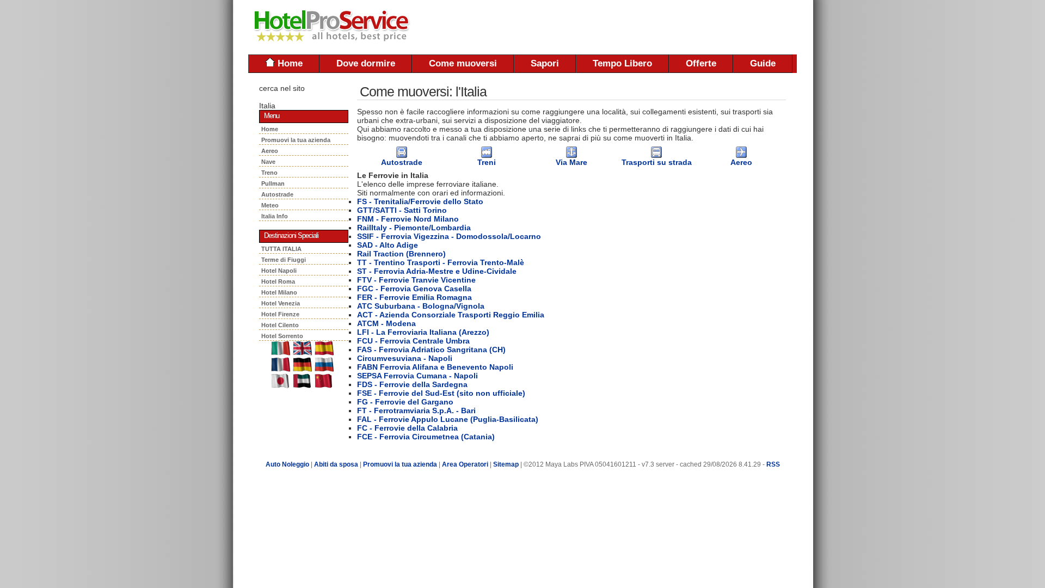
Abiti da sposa (336, 464)
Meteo (270, 205)
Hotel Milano (279, 292)
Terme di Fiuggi (283, 259)
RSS (773, 464)
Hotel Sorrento (282, 336)
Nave (270, 161)
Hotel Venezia (280, 303)
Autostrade (279, 194)
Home (289, 63)
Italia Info (274, 216)
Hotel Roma (278, 281)
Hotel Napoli (279, 270)
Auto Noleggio (287, 464)
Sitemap (506, 464)
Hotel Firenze (280, 314)
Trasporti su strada (657, 162)
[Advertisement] (669, 27)
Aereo (271, 151)
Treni (486, 162)
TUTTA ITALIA (281, 249)
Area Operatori (466, 464)
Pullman (274, 183)
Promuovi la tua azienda (295, 140)
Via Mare (571, 162)
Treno (271, 172)
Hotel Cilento (280, 325)
